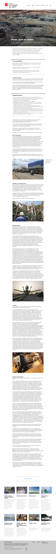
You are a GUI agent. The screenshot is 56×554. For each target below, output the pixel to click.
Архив (47, 5)
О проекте (28, 5)
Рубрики (33, 5)
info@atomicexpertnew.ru (12, 549)
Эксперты (37, 5)
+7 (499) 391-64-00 (6, 549)
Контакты (42, 5)
